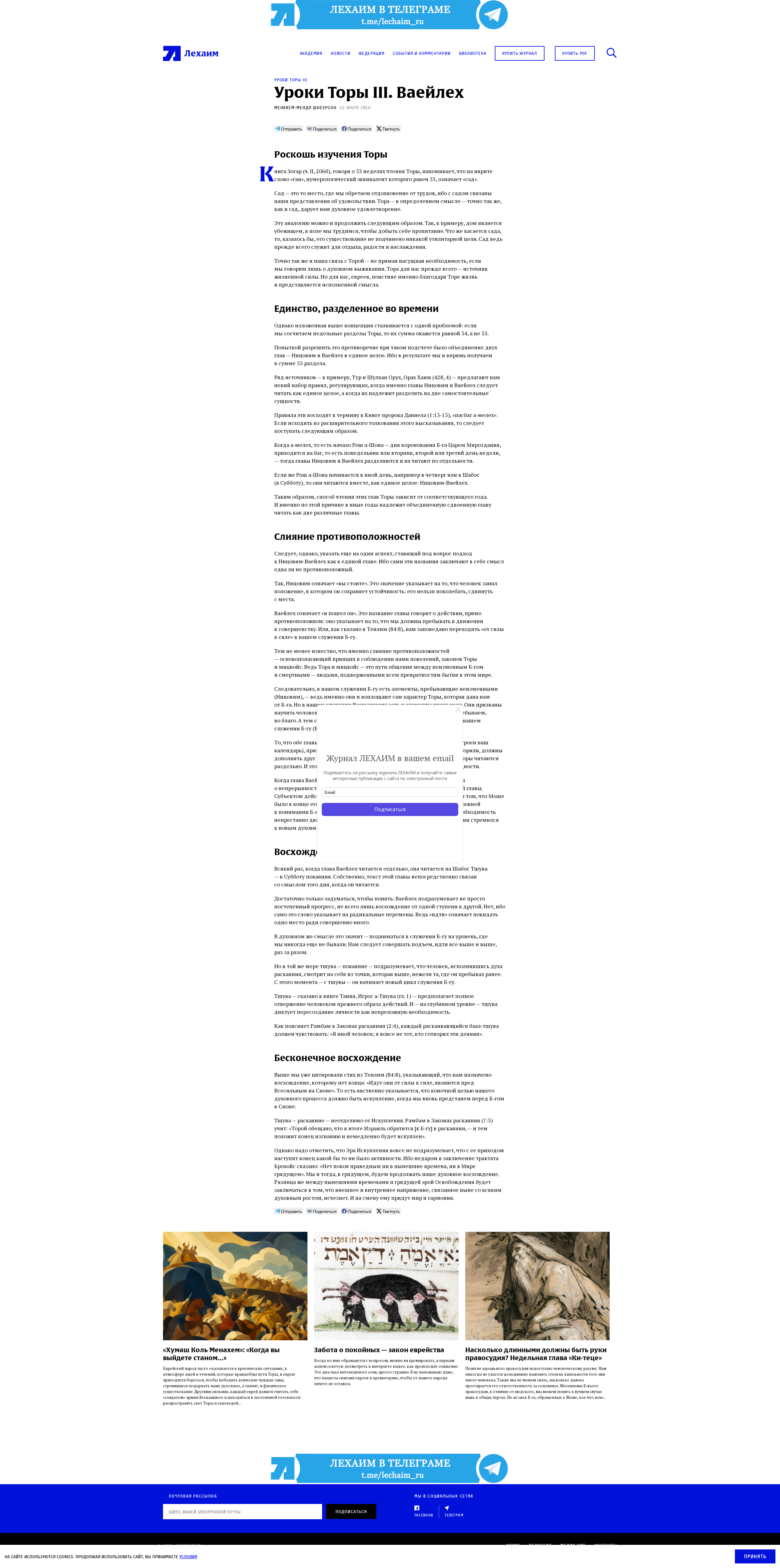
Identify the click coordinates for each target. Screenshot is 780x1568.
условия (188, 1556)
